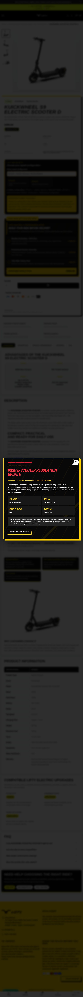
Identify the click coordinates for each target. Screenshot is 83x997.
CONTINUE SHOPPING (19, 532)
